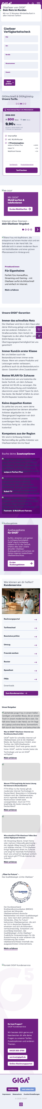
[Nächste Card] (37, 229)
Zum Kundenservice (15, 693)
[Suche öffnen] (33, 3)
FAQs (6, 678)
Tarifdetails (13, 165)
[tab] (23, 229)
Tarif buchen (21, 170)
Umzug (7, 644)
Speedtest (8, 670)
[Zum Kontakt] (39, 329)
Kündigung (12, 1089)
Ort (7, 46)
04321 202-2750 (16, 1050)
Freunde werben (11, 653)
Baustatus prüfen (12, 636)
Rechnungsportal (12, 619)
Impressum (6, 1094)
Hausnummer (10, 63)
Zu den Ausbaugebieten (17, 563)
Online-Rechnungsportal (20, 1064)
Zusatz (8, 72)
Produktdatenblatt (27, 165)
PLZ (7, 37)
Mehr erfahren (10, 758)
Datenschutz (17, 1094)
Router (7, 661)
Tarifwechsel (10, 627)
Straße (8, 55)
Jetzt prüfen (9, 82)
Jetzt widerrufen (28, 1089)
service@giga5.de (17, 1057)
